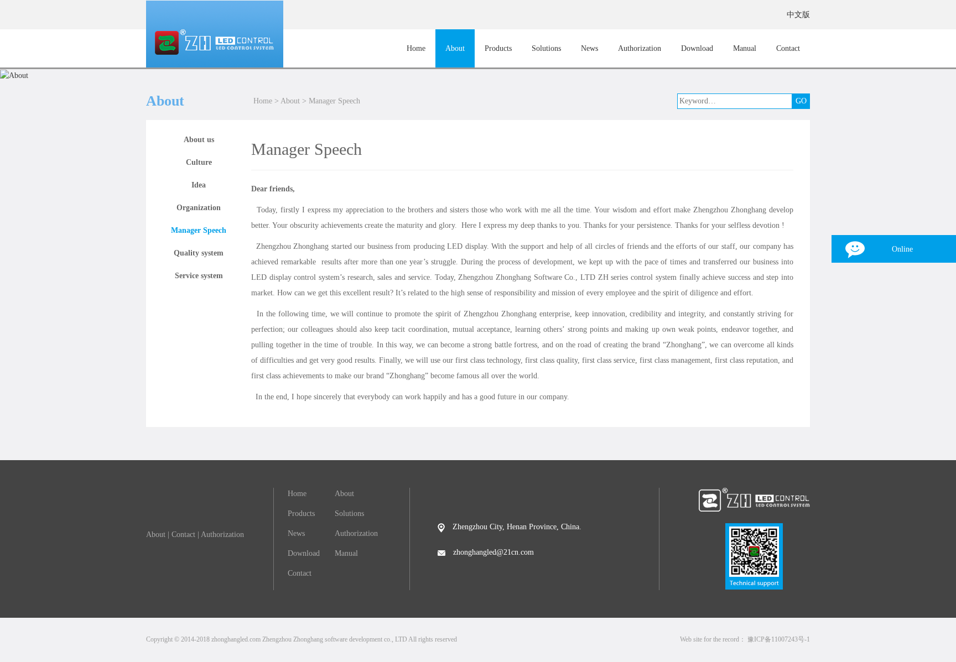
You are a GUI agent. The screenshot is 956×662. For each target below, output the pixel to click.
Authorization (639, 48)
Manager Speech (334, 101)
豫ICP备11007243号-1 (778, 639)
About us (199, 139)
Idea (198, 185)
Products (498, 48)
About (455, 48)
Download (697, 48)
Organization (198, 208)
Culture (199, 162)
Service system (199, 276)
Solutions (546, 48)
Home (416, 48)
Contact (788, 48)
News (589, 48)
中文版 (798, 15)
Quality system (199, 253)
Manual (744, 48)
